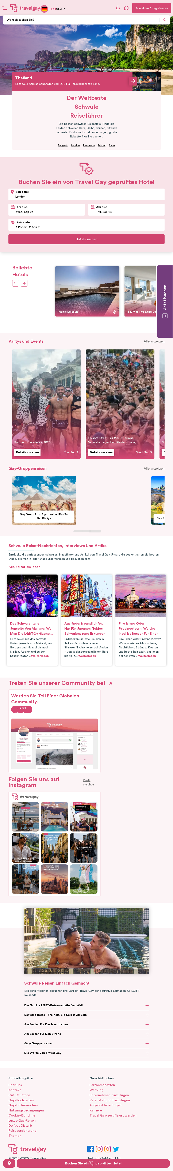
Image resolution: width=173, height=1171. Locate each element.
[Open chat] (126, 8)
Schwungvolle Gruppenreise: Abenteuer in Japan (115, 516)
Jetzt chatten (21, 709)
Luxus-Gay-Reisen (22, 1120)
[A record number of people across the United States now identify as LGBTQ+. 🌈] (83, 816)
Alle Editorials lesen (24, 567)
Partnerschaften (102, 1085)
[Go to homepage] (25, 8)
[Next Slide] (16, 283)
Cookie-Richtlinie (21, 1115)
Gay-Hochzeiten (21, 1100)
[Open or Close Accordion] (147, 1005)
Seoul (112, 145)
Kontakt (14, 1090)
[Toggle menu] (4, 8)
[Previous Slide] (23, 283)
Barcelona (89, 145)
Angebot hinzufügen (105, 1105)
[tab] (78, 531)
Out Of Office (19, 1095)
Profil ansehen (88, 782)
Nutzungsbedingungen (26, 1110)
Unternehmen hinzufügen (109, 1095)
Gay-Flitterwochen (23, 1105)
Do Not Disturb (20, 1125)
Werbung (96, 1090)
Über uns (15, 1085)
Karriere (95, 1110)
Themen (14, 1135)
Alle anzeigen (154, 341)
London (75, 145)
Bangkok (63, 145)
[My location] (9, 1163)
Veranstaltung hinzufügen (109, 1100)
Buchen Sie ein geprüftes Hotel (93, 1163)
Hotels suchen (86, 239)
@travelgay (29, 797)
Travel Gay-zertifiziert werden (113, 1115)
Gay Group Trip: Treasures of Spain (40, 518)
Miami (101, 145)
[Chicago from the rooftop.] (25, 879)
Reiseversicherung (22, 1130)
